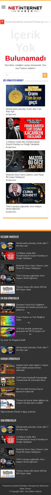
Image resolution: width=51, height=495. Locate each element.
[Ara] (44, 75)
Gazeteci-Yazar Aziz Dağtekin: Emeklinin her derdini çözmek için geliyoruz (31, 307)
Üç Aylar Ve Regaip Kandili (13, 340)
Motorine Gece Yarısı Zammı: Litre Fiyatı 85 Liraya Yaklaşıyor (32, 266)
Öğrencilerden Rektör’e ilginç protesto (18, 412)
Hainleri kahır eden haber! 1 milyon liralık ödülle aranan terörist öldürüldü (32, 367)
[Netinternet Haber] (25, 8)
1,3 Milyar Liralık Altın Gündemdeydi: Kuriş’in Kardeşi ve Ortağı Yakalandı (23, 143)
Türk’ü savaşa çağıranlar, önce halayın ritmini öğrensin (30, 276)
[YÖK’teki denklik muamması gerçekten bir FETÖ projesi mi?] (8, 332)
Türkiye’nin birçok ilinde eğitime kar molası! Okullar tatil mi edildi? (32, 401)
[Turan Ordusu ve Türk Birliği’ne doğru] (8, 320)
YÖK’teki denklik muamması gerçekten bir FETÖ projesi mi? (30, 329)
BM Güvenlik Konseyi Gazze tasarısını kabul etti (29, 390)
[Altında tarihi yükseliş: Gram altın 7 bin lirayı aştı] (8, 350)
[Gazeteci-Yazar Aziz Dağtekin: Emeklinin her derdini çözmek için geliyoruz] (8, 308)
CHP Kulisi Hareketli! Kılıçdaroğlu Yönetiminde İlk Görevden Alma (31, 378)
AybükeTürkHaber (19, 486)
